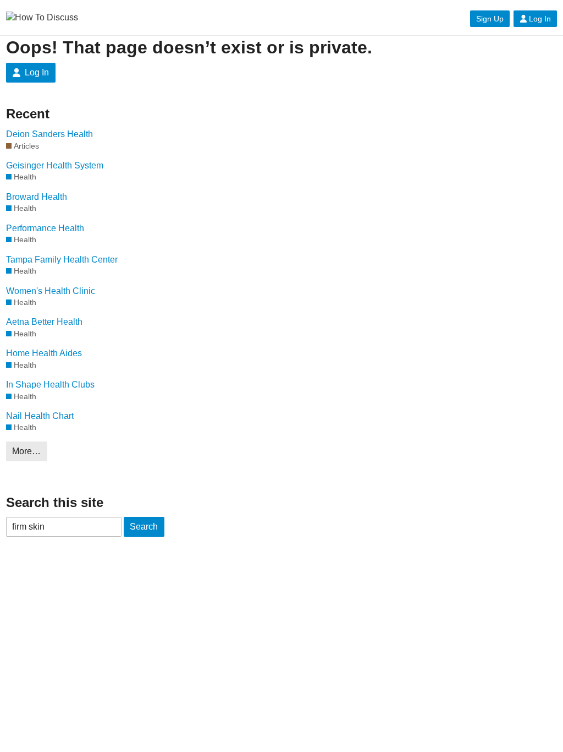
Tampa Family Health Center (62, 259)
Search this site (54, 502)
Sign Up (490, 18)
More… (26, 451)
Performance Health (45, 228)
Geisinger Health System (54, 165)
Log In (540, 18)
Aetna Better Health (44, 321)
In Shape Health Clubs (50, 384)
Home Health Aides (44, 353)
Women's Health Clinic (50, 291)
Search (144, 526)
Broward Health (36, 196)
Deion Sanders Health (49, 134)
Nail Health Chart (40, 416)
